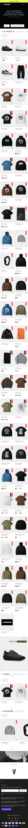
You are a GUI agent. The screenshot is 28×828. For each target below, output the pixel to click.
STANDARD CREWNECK (5, 607)
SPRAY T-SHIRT (4, 128)
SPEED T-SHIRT (18, 106)
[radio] (2, 60)
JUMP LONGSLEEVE (19, 175)
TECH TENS (3, 57)
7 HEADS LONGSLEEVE (5, 441)
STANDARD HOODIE (5, 583)
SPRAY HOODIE (4, 199)
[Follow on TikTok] (18, 818)
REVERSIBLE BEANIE (19, 248)
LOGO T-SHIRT (4, 175)
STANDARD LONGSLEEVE (19, 534)
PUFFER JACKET (18, 368)
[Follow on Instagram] (12, 818)
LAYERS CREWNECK (19, 463)
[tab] (7, 31)
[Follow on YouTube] (15, 818)
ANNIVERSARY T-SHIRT (19, 441)
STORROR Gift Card (5, 632)
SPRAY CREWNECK (18, 199)
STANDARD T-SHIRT (5, 510)
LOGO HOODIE (17, 270)
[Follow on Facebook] (9, 818)
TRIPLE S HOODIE (4, 248)
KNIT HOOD (17, 343)
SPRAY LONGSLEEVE (19, 128)
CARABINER (3, 270)
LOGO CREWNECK (18, 319)
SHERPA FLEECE (4, 343)
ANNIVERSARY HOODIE (5, 463)
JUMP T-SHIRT (4, 106)
